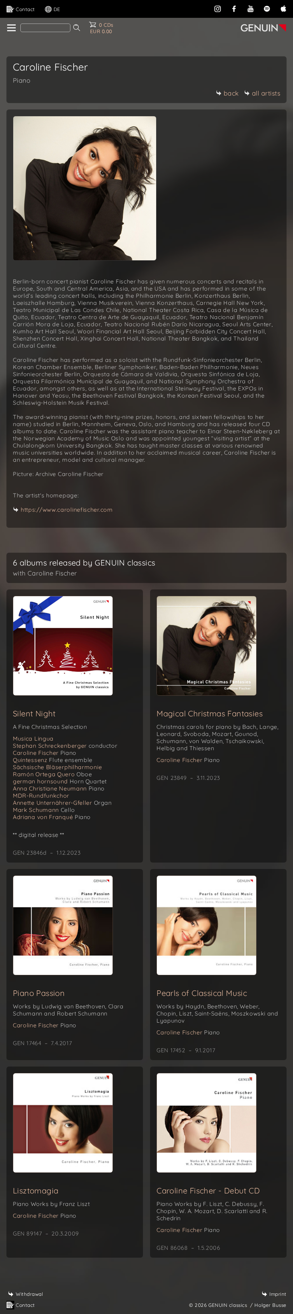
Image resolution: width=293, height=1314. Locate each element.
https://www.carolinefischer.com (67, 509)
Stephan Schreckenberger (65, 745)
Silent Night (34, 714)
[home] (11, 28)
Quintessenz (53, 759)
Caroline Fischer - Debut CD (208, 1191)
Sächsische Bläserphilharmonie (57, 767)
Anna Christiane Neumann (59, 788)
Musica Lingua (33, 738)
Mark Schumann (44, 809)
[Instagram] (217, 8)
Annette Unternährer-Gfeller (62, 802)
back (231, 93)
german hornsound (60, 781)
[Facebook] (234, 8)
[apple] (283, 8)
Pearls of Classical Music (202, 993)
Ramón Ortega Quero (52, 774)
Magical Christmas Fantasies (210, 714)
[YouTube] (250, 8)
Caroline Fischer (44, 752)
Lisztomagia (35, 1191)
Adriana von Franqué (52, 816)
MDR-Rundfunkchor (41, 795)
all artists (266, 93)
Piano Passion (39, 993)
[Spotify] (267, 8)
